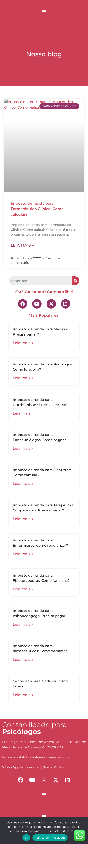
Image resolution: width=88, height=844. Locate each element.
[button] (44, 9)
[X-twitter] (51, 304)
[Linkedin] (65, 304)
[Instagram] (44, 779)
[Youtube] (37, 304)
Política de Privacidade (50, 837)
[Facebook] (22, 304)
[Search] (75, 280)
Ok (26, 837)
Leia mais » (22, 245)
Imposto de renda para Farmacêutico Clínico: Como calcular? (37, 208)
